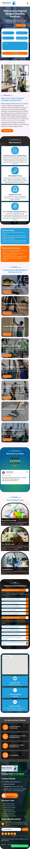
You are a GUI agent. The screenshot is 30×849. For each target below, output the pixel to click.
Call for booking (11, 795)
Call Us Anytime (15, 694)
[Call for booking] (3, 795)
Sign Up (25, 829)
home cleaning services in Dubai (10, 121)
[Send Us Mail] (15, 678)
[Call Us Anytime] (15, 690)
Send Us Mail (15, 682)
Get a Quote (15, 53)
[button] (27, 3)
